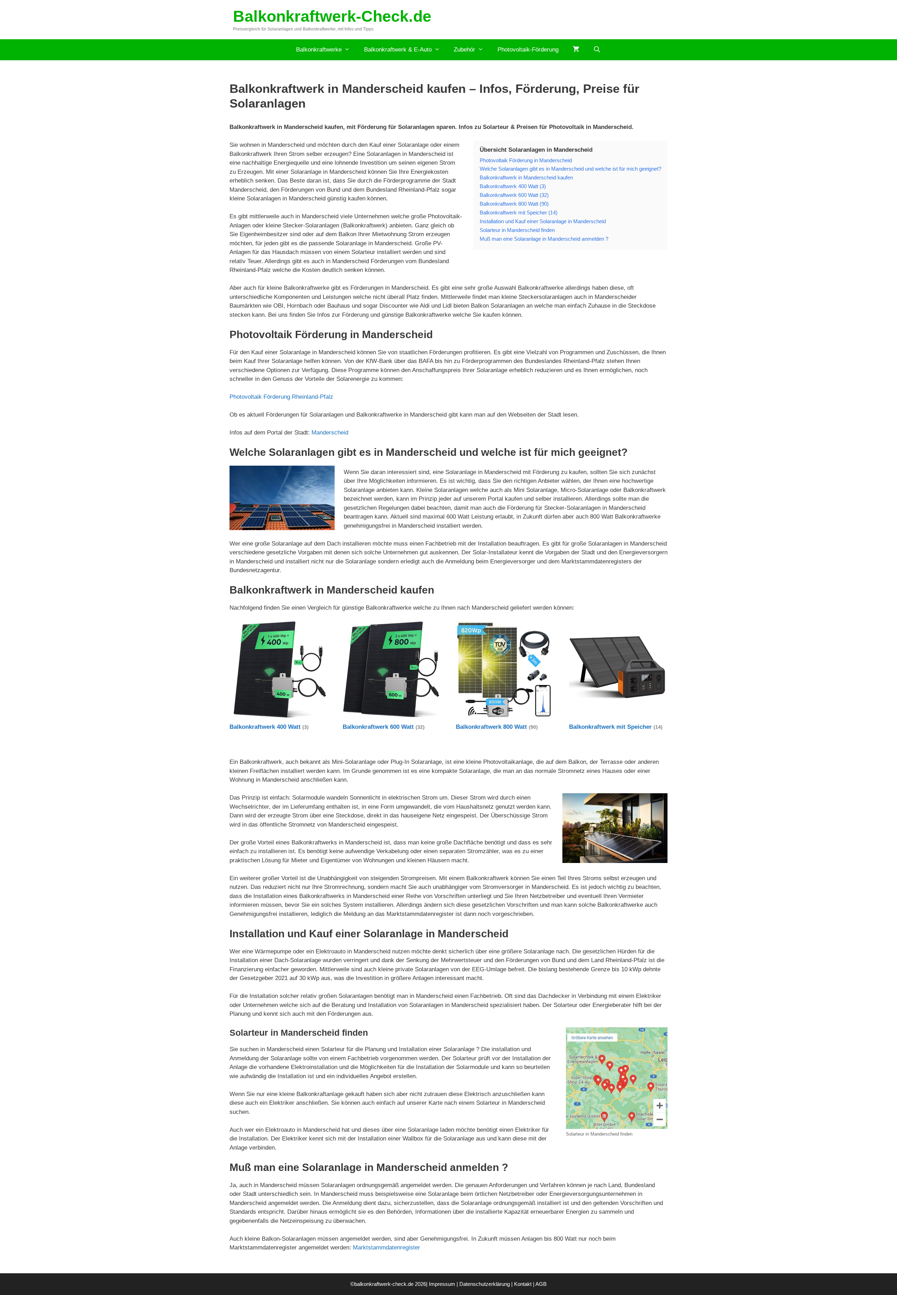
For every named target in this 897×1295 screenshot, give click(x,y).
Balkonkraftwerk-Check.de (332, 16)
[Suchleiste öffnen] (597, 49)
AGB (541, 1284)
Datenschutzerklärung (484, 1284)
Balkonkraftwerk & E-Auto (398, 49)
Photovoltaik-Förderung (528, 49)
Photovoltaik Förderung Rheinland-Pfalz (281, 396)
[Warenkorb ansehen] (576, 49)
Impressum (442, 1284)
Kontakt (523, 1284)
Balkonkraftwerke (319, 49)
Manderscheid (329, 432)
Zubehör (464, 49)
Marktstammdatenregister (386, 1247)
